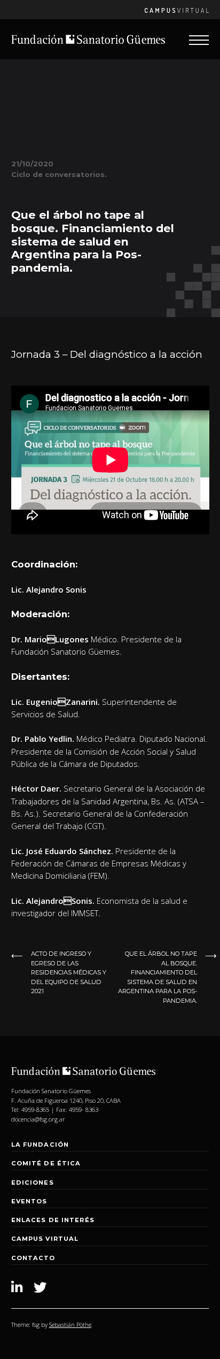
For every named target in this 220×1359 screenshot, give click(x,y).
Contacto (33, 1258)
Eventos (29, 1201)
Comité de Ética (46, 1163)
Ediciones (32, 1182)
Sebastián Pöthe (70, 1324)
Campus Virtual (45, 1238)
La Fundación (40, 1144)
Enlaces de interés (53, 1220)
